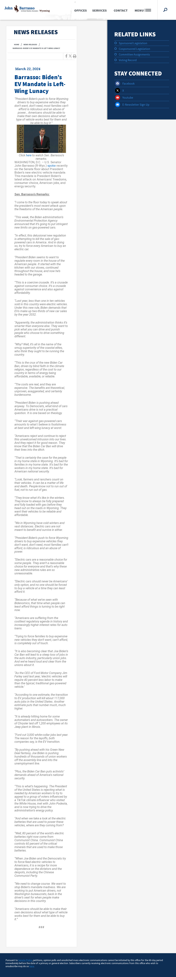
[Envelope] (117, 104)
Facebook (128, 83)
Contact (121, 10)
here (28, 155)
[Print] (74, 56)
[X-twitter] (117, 90)
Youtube (127, 97)
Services (99, 10)
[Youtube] (117, 97)
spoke (51, 165)
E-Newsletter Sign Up (135, 104)
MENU (140, 10)
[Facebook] (117, 83)
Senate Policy (25, 960)
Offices (80, 10)
